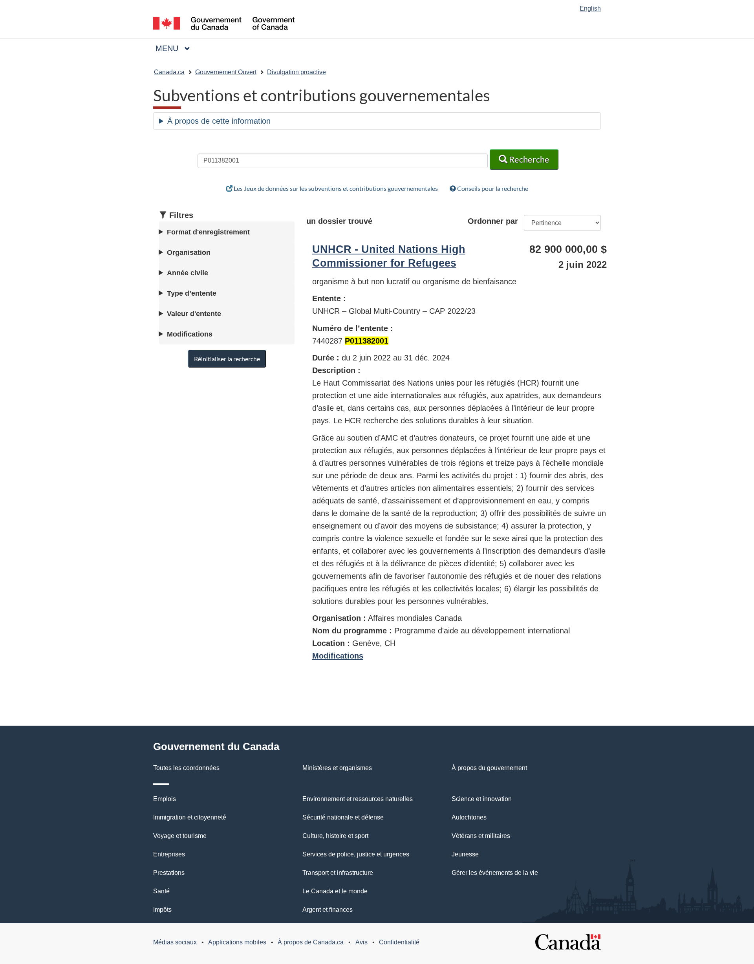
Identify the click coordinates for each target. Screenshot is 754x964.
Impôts (162, 909)
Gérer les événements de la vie (495, 872)
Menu (176, 48)
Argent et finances (327, 909)
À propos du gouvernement (489, 768)
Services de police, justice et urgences (355, 854)
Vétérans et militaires (481, 835)
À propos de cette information (219, 121)
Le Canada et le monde (335, 891)
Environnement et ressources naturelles (357, 799)
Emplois (164, 799)
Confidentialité (399, 942)
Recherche (528, 159)
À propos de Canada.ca (311, 942)
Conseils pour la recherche (492, 188)
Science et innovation (482, 799)
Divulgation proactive (296, 72)
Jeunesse (465, 854)
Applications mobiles (237, 942)
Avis (361, 942)
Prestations (169, 872)
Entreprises (169, 854)
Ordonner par (493, 221)
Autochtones (469, 817)
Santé (161, 891)
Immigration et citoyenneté (189, 817)
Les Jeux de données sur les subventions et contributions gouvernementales (335, 188)
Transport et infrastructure (337, 872)
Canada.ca (169, 72)
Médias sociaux (175, 942)
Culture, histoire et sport (335, 835)
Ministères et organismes (337, 768)
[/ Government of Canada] (224, 24)
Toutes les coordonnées (186, 768)
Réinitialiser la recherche (227, 358)
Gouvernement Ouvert (225, 72)
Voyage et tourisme (180, 835)
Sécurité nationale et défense (343, 817)
